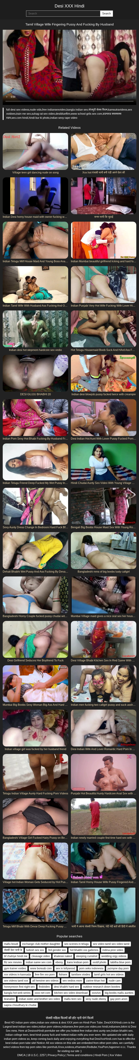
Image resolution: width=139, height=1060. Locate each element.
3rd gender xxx (57, 950)
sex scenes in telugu (76, 943)
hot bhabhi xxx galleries (84, 950)
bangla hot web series (17, 992)
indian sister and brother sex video (39, 998)
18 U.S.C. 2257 (36, 1055)
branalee (9, 998)
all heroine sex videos (45, 980)
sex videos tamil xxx (16, 980)
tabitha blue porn (120, 962)
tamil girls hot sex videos (109, 974)
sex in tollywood (65, 968)
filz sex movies (13, 962)
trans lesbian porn (77, 962)
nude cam (115, 980)
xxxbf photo (99, 962)
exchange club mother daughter (41, 943)
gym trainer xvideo (15, 968)
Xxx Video (116, 1055)
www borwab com (41, 968)
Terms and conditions (80, 1055)
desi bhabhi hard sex (66, 986)
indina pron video (112, 950)
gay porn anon (118, 998)
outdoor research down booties (101, 986)
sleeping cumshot (86, 956)
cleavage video (41, 956)
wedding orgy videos (113, 956)
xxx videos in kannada (17, 974)
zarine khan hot (95, 980)
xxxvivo (96, 992)
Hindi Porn (101, 1055)
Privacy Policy (56, 1055)
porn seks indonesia (91, 968)
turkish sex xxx (35, 950)
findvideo (44, 986)
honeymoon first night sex (19, 986)
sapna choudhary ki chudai (20, 1005)
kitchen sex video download (71, 992)
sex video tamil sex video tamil (111, 943)
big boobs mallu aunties (119, 992)
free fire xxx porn (45, 974)
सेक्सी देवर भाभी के (13, 950)
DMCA (21, 1055)
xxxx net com (42, 992)
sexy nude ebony (96, 998)
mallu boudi (11, 943)
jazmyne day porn (118, 968)
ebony (59, 962)
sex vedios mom (72, 980)
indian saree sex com (38, 962)
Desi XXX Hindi (69, 6)
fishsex (63, 974)
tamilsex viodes (80, 974)
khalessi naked (63, 956)
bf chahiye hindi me (15, 956)
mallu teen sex (73, 998)
